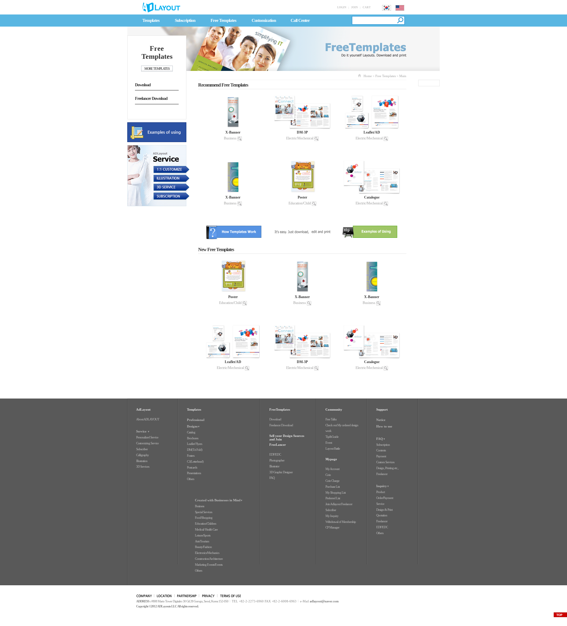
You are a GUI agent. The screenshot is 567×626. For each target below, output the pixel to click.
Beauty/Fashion (203, 547)
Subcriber (330, 510)
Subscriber (142, 449)
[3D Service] (158, 187)
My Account (332, 469)
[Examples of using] (158, 132)
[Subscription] (158, 196)
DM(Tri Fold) (194, 449)
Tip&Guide (331, 436)
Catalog (191, 432)
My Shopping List (335, 492)
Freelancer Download (151, 98)
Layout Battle (332, 448)
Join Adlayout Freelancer (338, 504)
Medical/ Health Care (206, 529)
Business (230, 138)
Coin (328, 475)
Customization (264, 20)
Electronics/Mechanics (207, 553)
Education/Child (300, 203)
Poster (302, 197)
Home (368, 76)
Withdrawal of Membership (340, 521)
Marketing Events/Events (208, 564)
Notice (380, 420)
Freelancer (381, 474)
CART (367, 7)
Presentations (194, 473)
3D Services (142, 466)
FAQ (272, 477)
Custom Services (385, 462)
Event (328, 442)
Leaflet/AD (372, 132)
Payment (381, 456)
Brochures (192, 438)
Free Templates (223, 20)
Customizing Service (147, 443)
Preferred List (332, 498)
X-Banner (232, 132)
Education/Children (205, 523)
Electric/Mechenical (299, 138)
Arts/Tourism (202, 541)
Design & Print (384, 509)
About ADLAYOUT (147, 419)
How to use (384, 426)
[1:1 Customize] (158, 170)
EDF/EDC (275, 454)
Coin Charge (332, 480)
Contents (381, 450)
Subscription (185, 20)
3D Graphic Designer (281, 472)
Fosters (190, 455)
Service (380, 503)
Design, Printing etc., (387, 468)
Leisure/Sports (202, 535)
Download (143, 85)
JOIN (354, 7)
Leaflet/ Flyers (194, 443)
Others (190, 479)
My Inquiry (331, 516)
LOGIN (341, 7)
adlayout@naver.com (324, 601)
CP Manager (332, 527)
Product (380, 492)
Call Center (300, 20)
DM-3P (302, 132)
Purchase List (332, 486)
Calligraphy (142, 455)
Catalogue (371, 197)
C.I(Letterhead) (195, 461)
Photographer (276, 460)
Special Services (203, 512)
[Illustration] (158, 179)
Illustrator (274, 466)
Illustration (141, 461)
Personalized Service (147, 437)
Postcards (192, 467)
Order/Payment (384, 498)
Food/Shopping (203, 517)
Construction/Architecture (209, 558)
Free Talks (330, 419)
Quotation (381, 515)
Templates (150, 20)
